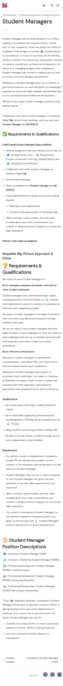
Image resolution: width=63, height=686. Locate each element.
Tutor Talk (7, 120)
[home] (5, 5)
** (16, 460)
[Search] (52, 5)
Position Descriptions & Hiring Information (40, 15)
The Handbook (9, 15)
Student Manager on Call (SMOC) (20, 124)
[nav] (58, 5)
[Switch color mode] (44, 5)
